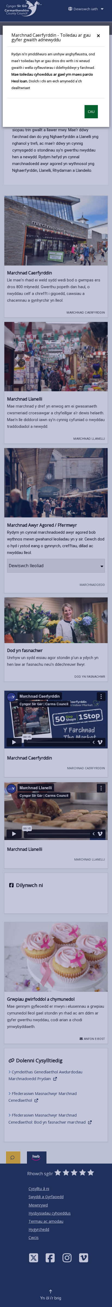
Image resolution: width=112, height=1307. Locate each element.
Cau (91, 111)
